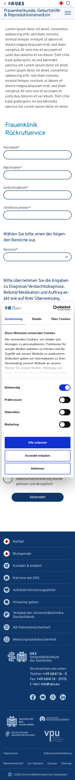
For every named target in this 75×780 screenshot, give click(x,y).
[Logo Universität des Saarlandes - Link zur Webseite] (20, 721)
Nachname (12, 167)
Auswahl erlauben (37, 455)
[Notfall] (61, 3)
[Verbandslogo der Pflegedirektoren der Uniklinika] (54, 736)
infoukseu (50, 684)
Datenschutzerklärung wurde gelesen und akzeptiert (39, 481)
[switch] (64, 400)
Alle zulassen (37, 442)
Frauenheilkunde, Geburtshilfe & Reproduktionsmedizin (32, 12)
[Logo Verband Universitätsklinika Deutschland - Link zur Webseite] (21, 734)
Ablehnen (37, 468)
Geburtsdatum (15, 188)
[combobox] (37, 256)
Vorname (11, 147)
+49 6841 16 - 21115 (51, 679)
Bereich (10, 249)
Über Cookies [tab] (60, 319)
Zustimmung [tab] (13, 319)
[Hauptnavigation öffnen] (68, 13)
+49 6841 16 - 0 (55, 674)
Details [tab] (37, 319)
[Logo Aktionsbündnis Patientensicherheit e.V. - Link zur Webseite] (55, 719)
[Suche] (68, 3)
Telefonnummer (17, 208)
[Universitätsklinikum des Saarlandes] (14, 3)
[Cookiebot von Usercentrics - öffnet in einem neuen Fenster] (53, 308)
